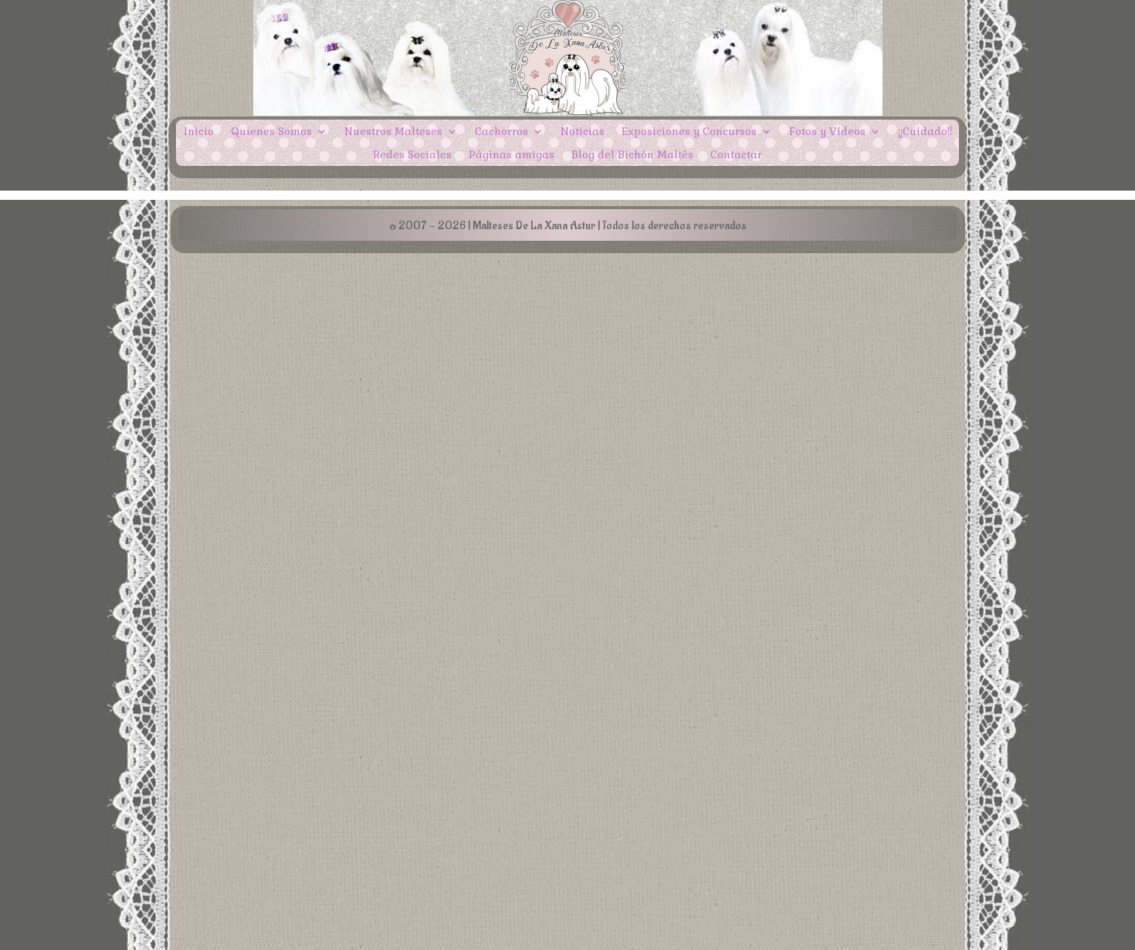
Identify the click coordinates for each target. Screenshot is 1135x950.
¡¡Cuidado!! (925, 132)
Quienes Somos (271, 132)
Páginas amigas (511, 155)
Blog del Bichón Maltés (632, 155)
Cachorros (501, 132)
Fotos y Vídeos (827, 132)
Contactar (736, 155)
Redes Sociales (412, 155)
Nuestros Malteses (393, 132)
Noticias (583, 132)
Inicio (199, 132)
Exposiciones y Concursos (689, 132)
